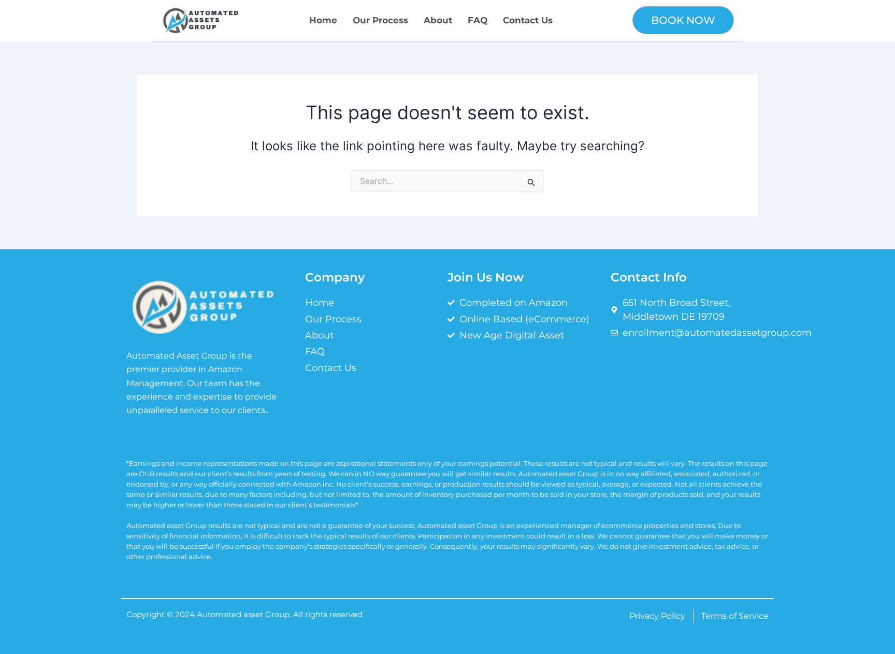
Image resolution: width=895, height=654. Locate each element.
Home (323, 20)
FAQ (477, 20)
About (438, 20)
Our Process (380, 20)
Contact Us (528, 20)
